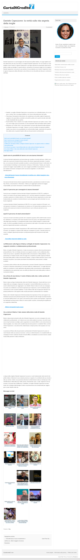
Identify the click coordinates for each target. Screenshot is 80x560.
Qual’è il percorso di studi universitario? (13, 141)
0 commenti (49, 27)
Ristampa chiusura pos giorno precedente (64, 69)
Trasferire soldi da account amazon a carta (64, 72)
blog (9, 529)
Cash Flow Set (46, 538)
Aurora (6, 27)
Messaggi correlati (8, 150)
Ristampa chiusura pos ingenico (62, 74)
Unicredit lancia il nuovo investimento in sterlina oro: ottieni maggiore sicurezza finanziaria (15, 541)
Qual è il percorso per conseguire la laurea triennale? (16, 140)
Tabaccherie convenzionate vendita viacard (64, 64)
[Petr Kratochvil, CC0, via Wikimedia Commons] (66, 85)
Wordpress (75, 556)
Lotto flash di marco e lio (60, 67)
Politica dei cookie (72, 552)
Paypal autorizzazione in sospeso (62, 80)
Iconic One (60, 556)
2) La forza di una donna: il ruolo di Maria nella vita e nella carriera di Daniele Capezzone (24, 147)
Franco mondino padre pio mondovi (63, 77)
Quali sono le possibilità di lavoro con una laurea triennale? (17, 138)
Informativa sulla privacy (60, 552)
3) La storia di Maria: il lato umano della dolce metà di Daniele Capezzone (21, 149)
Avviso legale (49, 552)
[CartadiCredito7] (18, 8)
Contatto (6, 13)
